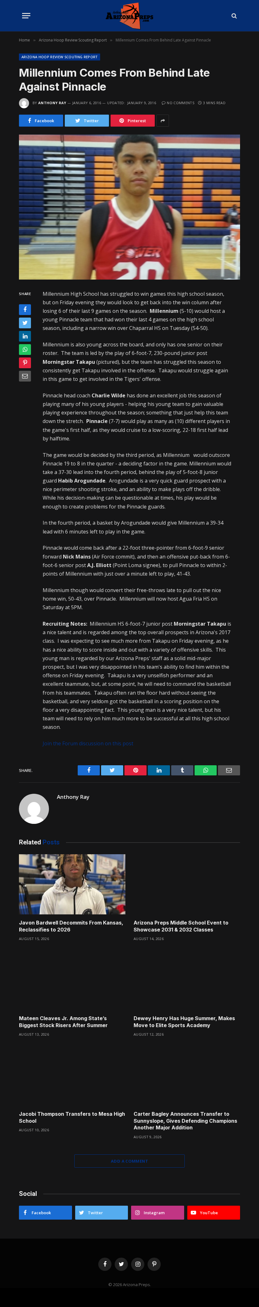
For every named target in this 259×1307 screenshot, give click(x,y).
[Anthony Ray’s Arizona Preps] (129, 16)
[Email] (25, 376)
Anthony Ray (52, 102)
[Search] (233, 16)
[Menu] (26, 16)
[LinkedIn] (25, 336)
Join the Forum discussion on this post (88, 743)
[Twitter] (25, 323)
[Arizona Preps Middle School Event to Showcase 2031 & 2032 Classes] (187, 884)
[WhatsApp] (25, 349)
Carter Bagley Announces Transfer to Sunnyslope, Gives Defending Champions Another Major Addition (185, 1121)
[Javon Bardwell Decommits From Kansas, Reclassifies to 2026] (72, 884)
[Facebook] (25, 309)
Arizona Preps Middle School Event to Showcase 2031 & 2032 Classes (181, 926)
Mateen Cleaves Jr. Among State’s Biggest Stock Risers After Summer (63, 1021)
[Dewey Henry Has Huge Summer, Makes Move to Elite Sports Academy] (187, 980)
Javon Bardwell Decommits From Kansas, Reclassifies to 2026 (71, 926)
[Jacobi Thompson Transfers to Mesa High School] (72, 1075)
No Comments (180, 102)
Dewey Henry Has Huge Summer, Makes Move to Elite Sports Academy (184, 1021)
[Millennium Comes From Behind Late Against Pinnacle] (129, 207)
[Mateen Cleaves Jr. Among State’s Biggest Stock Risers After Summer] (72, 980)
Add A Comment (129, 1161)
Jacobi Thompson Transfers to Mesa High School (72, 1117)
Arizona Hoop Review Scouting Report (59, 56)
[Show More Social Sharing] (162, 121)
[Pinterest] (25, 362)
